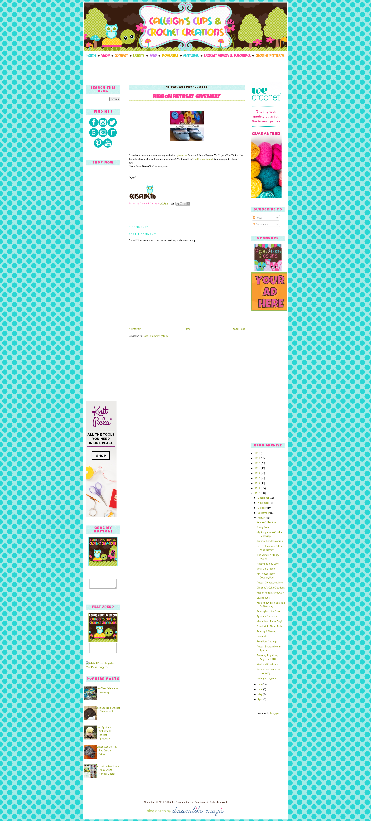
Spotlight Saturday (267, 616)
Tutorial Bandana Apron (270, 541)
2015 (258, 468)
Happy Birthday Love (268, 563)
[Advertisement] (185, 70)
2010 (258, 493)
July (260, 684)
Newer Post (135, 328)
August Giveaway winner (270, 582)
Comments (261, 224)
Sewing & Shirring (266, 631)
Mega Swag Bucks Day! (269, 621)
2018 (258, 453)
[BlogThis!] (181, 204)
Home (187, 328)
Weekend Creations (267, 664)
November (264, 502)
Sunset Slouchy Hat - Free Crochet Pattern (107, 750)
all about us (263, 597)
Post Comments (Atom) (155, 336)
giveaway (182, 155)
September (264, 512)
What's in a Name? (267, 568)
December (264, 497)
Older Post (239, 328)
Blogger (274, 713)
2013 (258, 478)
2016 (258, 463)
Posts (258, 217)
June (260, 689)
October (262, 507)
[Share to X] (185, 204)
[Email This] (177, 204)
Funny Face (263, 527)
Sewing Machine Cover (269, 611)
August (262, 518)
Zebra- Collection (266, 522)
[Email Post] (172, 203)
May (260, 694)
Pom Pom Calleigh (267, 641)
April (260, 699)
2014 (258, 473)
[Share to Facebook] (188, 204)
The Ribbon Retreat (202, 159)
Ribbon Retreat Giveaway (186, 97)
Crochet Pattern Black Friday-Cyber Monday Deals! (107, 770)
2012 (258, 483)
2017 (257, 458)
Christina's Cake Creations (271, 587)
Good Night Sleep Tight (270, 626)
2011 (258, 488)
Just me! (261, 636)
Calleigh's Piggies (266, 678)
